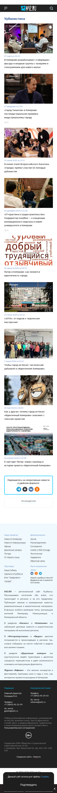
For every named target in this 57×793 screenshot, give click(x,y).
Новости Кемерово (13, 539)
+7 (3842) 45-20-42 (39, 695)
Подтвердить (28, 784)
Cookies (45, 776)
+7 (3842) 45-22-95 (13, 704)
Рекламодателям (28, 501)
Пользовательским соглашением (19, 728)
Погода (7, 553)
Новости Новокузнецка (15, 542)
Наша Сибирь (10, 570)
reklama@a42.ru (37, 702)
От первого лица (11, 557)
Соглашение (36, 546)
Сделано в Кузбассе (13, 574)
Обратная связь (37, 561)
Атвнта (37, 757)
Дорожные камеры (13, 550)
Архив (33, 539)
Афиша (7, 546)
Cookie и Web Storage (40, 550)
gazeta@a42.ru (11, 711)
